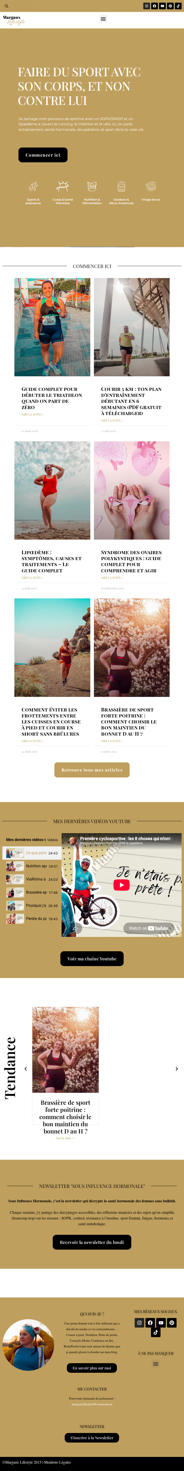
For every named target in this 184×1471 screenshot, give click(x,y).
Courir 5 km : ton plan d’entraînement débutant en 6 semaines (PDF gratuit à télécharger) (131, 400)
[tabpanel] (122, 885)
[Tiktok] (178, 6)
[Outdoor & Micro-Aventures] (121, 186)
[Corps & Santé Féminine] (63, 186)
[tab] (32, 853)
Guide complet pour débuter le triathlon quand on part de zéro (52, 397)
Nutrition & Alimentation (91, 201)
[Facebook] (154, 6)
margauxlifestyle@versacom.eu (92, 1404)
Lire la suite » (32, 414)
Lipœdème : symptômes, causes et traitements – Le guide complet (52, 561)
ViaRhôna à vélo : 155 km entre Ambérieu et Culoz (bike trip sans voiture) (36, 879)
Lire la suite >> (65, 1138)
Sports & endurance (33, 201)
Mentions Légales (57, 1462)
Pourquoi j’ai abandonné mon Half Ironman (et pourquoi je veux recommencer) (36, 905)
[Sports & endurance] (33, 186)
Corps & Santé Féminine (62, 201)
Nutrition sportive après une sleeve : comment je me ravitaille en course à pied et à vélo (36, 866)
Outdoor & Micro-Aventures (121, 201)
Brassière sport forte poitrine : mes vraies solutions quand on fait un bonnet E (36, 892)
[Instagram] (146, 6)
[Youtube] (162, 6)
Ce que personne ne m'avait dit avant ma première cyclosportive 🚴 (36, 853)
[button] (103, 19)
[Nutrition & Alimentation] (92, 186)
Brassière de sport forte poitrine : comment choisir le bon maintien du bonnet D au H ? (129, 721)
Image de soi (151, 199)
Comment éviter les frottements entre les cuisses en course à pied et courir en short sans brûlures (51, 721)
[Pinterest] (170, 6)
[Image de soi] (151, 186)
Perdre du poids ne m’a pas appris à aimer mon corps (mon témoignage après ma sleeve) (36, 918)
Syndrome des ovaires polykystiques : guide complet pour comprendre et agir (131, 561)
